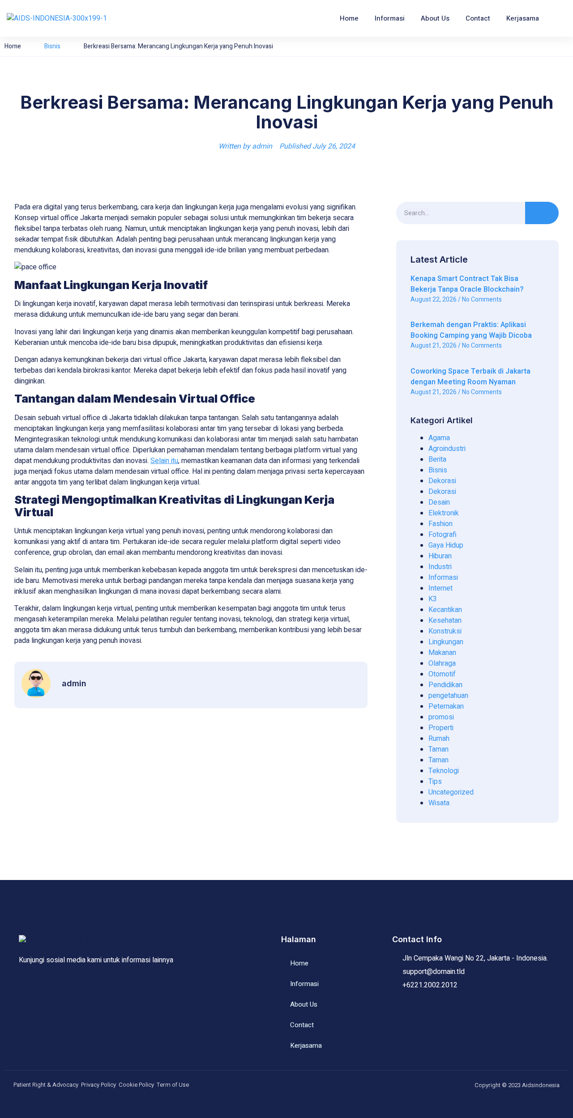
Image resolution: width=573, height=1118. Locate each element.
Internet (440, 588)
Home (349, 18)
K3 (432, 599)
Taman (438, 749)
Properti (440, 728)
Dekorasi (442, 481)
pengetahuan (448, 695)
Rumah (438, 738)
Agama (439, 438)
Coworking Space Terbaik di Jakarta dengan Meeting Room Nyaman (470, 376)
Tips (435, 781)
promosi (441, 717)
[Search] (542, 213)
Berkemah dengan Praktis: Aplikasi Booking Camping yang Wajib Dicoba (471, 330)
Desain (439, 502)
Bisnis (52, 46)
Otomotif (442, 674)
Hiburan (440, 556)
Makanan (442, 652)
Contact (478, 18)
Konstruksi (445, 631)
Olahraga (442, 663)
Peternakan (446, 706)
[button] (558, 18)
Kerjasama (522, 18)
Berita (437, 459)
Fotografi (442, 534)
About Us (435, 18)
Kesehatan (445, 620)
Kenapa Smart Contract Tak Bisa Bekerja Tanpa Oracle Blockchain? (467, 284)
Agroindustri (447, 448)
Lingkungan (445, 642)
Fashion (440, 524)
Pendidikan (445, 685)
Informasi (390, 18)
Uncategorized (451, 792)
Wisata (438, 803)
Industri (440, 566)
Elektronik (443, 513)
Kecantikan (445, 609)
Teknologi (443, 770)
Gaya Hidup (445, 545)
